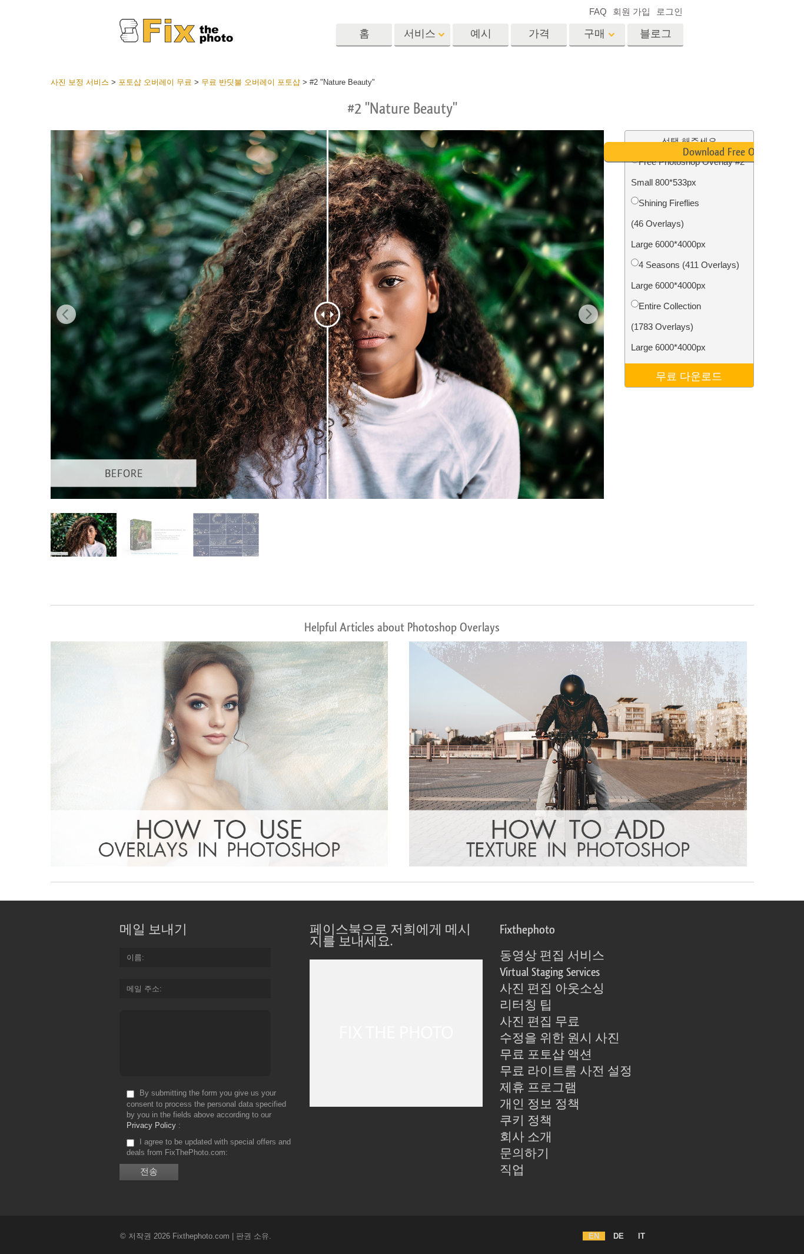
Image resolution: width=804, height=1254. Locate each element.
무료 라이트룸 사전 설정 (566, 1071)
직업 (512, 1170)
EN (594, 1236)
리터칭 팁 (526, 1005)
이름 (134, 957)
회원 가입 (631, 11)
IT (641, 1236)
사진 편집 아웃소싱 (552, 989)
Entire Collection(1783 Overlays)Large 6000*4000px (668, 326)
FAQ (598, 11)
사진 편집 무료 (540, 1022)
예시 (480, 34)
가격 (539, 34)
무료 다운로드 (689, 375)
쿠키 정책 (526, 1121)
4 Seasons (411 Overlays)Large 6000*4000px (685, 275)
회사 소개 (526, 1137)
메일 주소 (143, 988)
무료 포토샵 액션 (546, 1055)
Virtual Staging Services (550, 972)
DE (618, 1236)
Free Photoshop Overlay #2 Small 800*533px (688, 172)
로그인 (669, 11)
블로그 (656, 34)
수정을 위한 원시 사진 (560, 1038)
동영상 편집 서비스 (552, 956)
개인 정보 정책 (540, 1104)
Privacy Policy (151, 1125)
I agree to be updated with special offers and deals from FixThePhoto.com (209, 1147)
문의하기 (524, 1154)
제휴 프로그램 (538, 1088)
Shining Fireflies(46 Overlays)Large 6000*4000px (668, 223)
